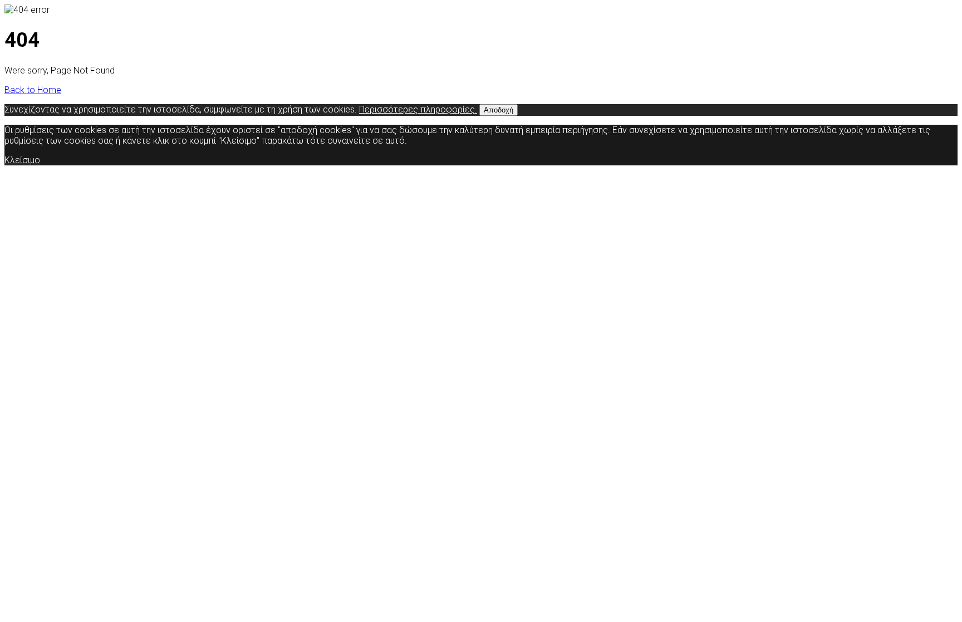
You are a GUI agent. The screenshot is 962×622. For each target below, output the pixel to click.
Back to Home (32, 90)
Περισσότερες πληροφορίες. (418, 109)
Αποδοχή (498, 110)
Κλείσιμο (22, 160)
